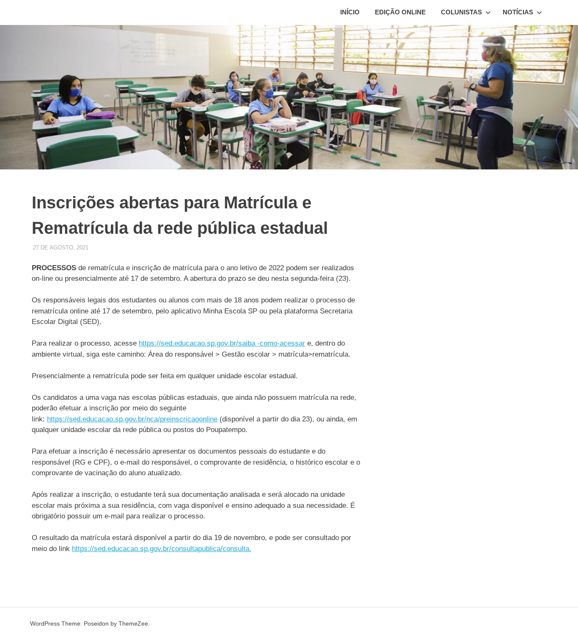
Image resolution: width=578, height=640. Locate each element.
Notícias (518, 12)
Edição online (400, 12)
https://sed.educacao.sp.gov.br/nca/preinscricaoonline (132, 419)
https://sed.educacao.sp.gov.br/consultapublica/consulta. (161, 549)
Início (350, 12)
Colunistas (461, 12)
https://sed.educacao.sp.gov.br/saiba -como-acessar (222, 343)
